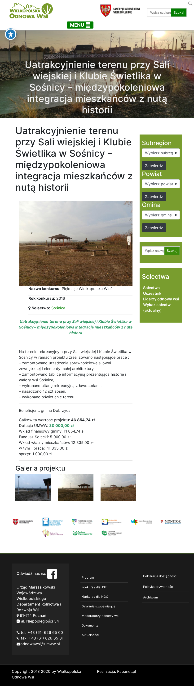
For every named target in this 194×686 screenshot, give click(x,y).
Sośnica (58, 308)
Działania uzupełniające (98, 606)
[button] (190, 3)
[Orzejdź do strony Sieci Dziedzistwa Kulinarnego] (52, 521)
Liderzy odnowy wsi (161, 299)
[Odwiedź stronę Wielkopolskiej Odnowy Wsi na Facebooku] (52, 573)
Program (88, 577)
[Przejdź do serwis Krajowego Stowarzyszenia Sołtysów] (112, 532)
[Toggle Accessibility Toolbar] (10, 34)
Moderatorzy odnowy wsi (100, 616)
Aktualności (90, 635)
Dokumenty (90, 625)
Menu (77, 25)
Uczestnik (152, 293)
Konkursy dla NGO (95, 596)
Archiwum (150, 597)
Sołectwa (151, 287)
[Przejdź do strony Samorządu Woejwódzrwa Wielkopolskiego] (23, 521)
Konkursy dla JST (94, 587)
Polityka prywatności (158, 587)
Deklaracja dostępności (160, 576)
